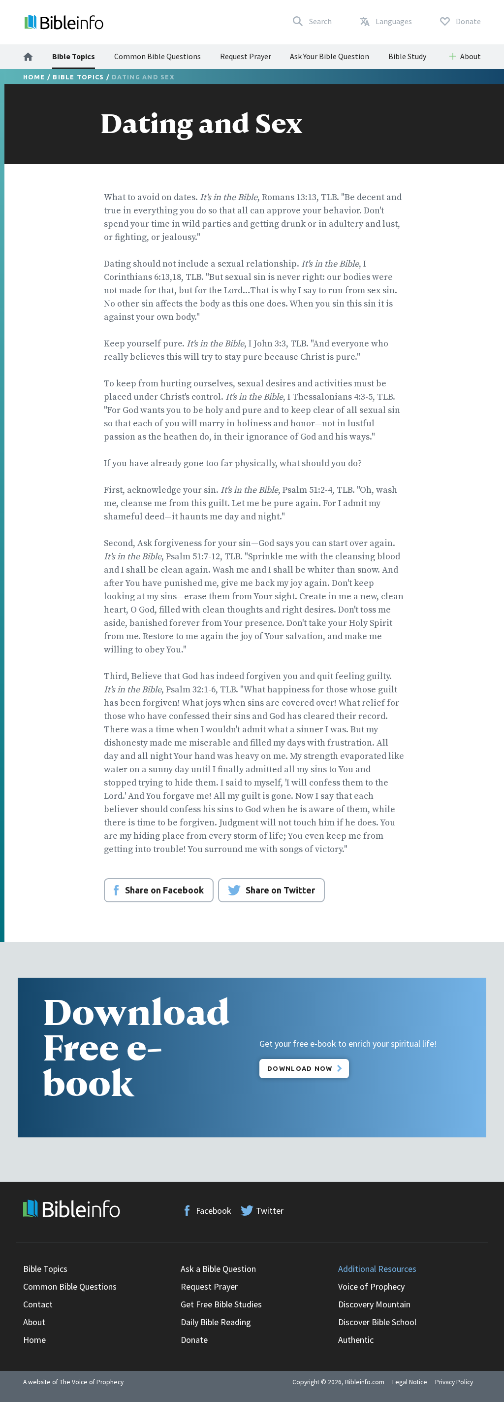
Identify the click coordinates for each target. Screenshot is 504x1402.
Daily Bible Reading (216, 1322)
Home (34, 76)
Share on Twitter (280, 890)
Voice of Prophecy (371, 1286)
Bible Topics (73, 56)
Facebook (213, 1210)
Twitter (270, 1210)
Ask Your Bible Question (329, 56)
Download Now (300, 1068)
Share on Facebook (164, 890)
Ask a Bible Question (218, 1268)
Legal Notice (409, 1382)
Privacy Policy (454, 1382)
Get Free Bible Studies (221, 1304)
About (34, 1322)
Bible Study (407, 56)
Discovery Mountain (374, 1304)
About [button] (470, 56)
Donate (194, 1339)
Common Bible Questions (157, 56)
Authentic (356, 1339)
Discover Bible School (377, 1322)
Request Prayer (245, 56)
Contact (38, 1304)
